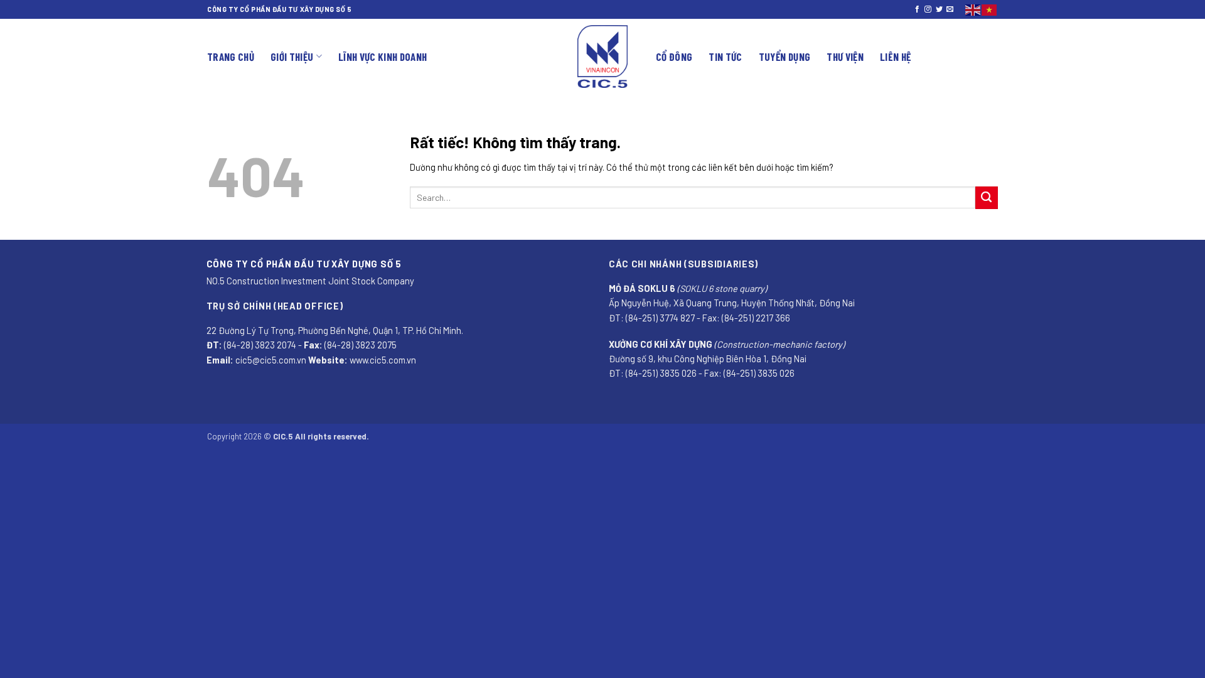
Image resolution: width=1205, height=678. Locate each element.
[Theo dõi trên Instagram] (927, 9)
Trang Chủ (230, 56)
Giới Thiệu (291, 56)
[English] (973, 8)
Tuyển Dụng (784, 56)
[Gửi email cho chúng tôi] (949, 9)
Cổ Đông (674, 56)
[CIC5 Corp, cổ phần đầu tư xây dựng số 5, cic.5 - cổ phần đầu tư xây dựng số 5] (602, 56)
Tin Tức (725, 56)
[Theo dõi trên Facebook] (917, 9)
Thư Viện (845, 56)
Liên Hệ (895, 56)
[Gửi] (986, 197)
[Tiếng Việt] (990, 8)
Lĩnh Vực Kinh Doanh (382, 56)
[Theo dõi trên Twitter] (939, 9)
